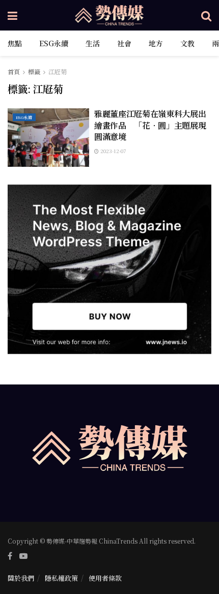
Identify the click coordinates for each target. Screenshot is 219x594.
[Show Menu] (12, 15)
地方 (156, 43)
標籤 (34, 71)
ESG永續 (53, 43)
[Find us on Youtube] (23, 555)
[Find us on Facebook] (10, 555)
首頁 (14, 71)
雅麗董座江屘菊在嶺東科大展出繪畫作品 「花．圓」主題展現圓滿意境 (150, 125)
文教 (187, 43)
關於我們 (21, 578)
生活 (93, 43)
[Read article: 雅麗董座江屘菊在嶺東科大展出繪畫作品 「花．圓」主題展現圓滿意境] (48, 137)
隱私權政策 (61, 578)
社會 (124, 43)
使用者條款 (105, 578)
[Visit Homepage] (109, 15)
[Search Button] (206, 15)
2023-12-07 (112, 151)
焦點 (15, 43)
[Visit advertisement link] (109, 269)
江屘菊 (57, 71)
